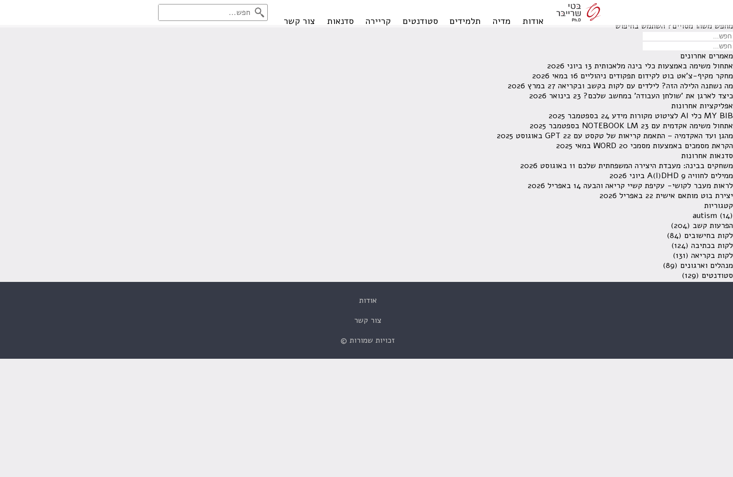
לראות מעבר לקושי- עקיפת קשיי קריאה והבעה (658, 185)
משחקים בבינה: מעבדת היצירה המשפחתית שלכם (655, 165)
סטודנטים (420, 21)
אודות (533, 21)
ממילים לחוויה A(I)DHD (690, 175)
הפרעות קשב (713, 225)
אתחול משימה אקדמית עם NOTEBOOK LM (657, 125)
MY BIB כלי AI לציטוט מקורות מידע (672, 115)
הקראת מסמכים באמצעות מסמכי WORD (663, 145)
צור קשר (299, 21)
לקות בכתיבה (712, 245)
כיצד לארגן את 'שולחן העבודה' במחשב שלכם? (658, 95)
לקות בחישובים (708, 235)
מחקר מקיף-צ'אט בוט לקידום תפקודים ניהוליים (656, 75)
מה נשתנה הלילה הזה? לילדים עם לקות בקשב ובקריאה (645, 85)
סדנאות (340, 21)
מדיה (502, 21)
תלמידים (465, 21)
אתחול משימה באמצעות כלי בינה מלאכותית (663, 65)
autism (705, 215)
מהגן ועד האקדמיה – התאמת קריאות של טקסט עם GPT (639, 135)
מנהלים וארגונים (706, 265)
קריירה (378, 21)
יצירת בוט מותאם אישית (694, 195)
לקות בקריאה (712, 255)
